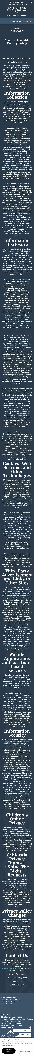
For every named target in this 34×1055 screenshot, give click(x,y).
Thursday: (5, 1021)
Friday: (4, 1023)
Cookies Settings (24, 1051)
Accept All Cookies (8, 1050)
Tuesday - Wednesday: (9, 1019)
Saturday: (5, 1025)
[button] (31, 2)
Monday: (4, 1017)
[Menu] (3, 21)
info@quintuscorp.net (11, 968)
